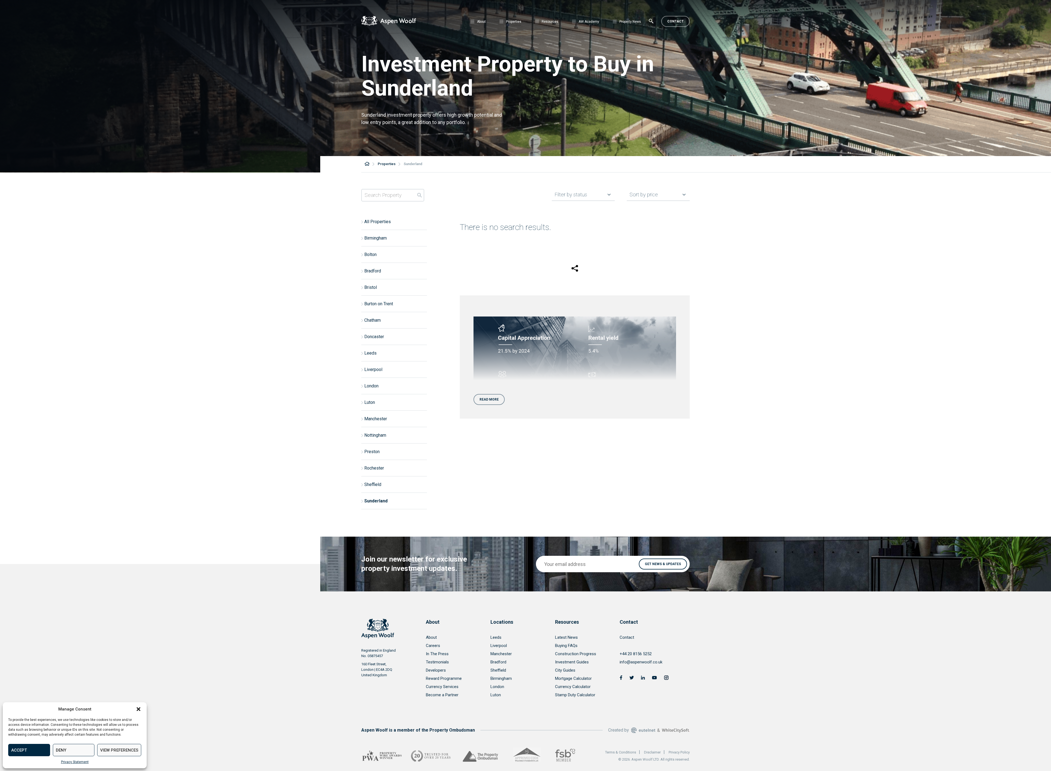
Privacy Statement (75, 762)
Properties (513, 22)
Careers (433, 645)
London (371, 386)
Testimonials (437, 662)
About (481, 22)
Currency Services (442, 686)
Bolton (370, 254)
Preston (372, 451)
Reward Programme (444, 678)
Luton (369, 402)
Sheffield (372, 484)
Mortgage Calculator (573, 678)
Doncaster (374, 336)
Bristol (370, 287)
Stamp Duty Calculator (575, 694)
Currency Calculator (573, 686)
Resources (550, 22)
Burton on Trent (378, 303)
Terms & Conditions (620, 752)
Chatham (372, 320)
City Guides (565, 670)
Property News (630, 22)
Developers (436, 670)
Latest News (566, 637)
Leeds (370, 353)
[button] (138, 709)
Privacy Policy (679, 752)
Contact (675, 21)
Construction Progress (575, 653)
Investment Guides (572, 662)
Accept (19, 750)
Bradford (372, 271)
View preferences (119, 750)
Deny (61, 750)
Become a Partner (442, 694)
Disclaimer (652, 752)
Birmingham (375, 238)
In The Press (437, 653)
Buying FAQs (566, 645)
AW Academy (589, 22)
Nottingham (375, 435)
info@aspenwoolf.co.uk (641, 662)
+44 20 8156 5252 (636, 653)
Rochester (374, 468)
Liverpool (373, 369)
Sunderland (376, 501)
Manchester (375, 418)
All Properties (377, 221)
